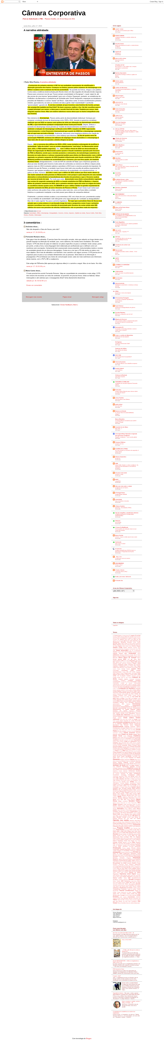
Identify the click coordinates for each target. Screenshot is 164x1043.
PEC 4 (138, 829)
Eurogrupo (115, 738)
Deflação (122, 702)
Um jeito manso (119, 43)
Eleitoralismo (116, 725)
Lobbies (125, 785)
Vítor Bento (125, 901)
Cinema (127, 674)
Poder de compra (126, 838)
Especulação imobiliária (118, 732)
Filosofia (114, 749)
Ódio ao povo (119, 815)
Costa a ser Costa (120, 97)
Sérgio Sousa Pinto (132, 875)
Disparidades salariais (127, 716)
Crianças (122, 696)
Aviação (132, 654)
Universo (138, 896)
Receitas (138, 854)
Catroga (124, 669)
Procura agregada (126, 848)
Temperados (115, 885)
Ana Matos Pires (137, 644)
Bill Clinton (126, 660)
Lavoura (122, 784)
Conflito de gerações (132, 684)
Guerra (139, 759)
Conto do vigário (133, 691)
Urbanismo (115, 898)
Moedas (128, 805)
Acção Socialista (137, 636)
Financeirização (120, 749)
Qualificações (127, 853)
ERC (126, 729)
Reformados (38, 215)
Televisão (138, 883)
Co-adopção (123, 675)
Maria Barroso (134, 791)
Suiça (114, 882)
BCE (125, 659)
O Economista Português (122, 297)
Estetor (119, 737)
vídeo (139, 898)
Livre (118, 785)
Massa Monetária (120, 419)
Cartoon (130, 667)
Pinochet (130, 835)
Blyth (137, 660)
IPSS (126, 776)
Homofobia (137, 762)
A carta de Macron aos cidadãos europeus (126, 363)
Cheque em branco (120, 673)
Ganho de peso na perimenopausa (124, 273)
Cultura (135, 698)
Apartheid (135, 647)
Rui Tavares (133, 867)
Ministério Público (134, 801)
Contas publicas (136, 690)
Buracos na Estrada (120, 411)
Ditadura (138, 716)
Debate (131, 699)
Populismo (121, 840)
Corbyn (123, 693)
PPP (114, 843)
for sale (117, 259)
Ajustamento (117, 642)
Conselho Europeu (136, 685)
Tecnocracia (115, 883)
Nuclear (135, 812)
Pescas (121, 834)
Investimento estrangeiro (120, 774)
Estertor (115, 737)
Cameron (115, 664)
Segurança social (125, 874)
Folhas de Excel (129, 750)
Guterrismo (128, 761)
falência (138, 741)
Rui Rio (129, 867)
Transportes (124, 889)
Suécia (138, 881)
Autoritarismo (127, 654)
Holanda (120, 762)
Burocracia (124, 663)
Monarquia (132, 805)
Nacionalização (129, 810)
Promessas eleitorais (135, 850)
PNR (134, 836)
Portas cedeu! (118, 564)
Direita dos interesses (123, 715)
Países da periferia (118, 823)
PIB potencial (134, 834)
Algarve (123, 643)
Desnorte (138, 706)
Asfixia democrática (122, 650)
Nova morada (118, 189)
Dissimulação (134, 716)
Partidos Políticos (128, 826)
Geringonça (118, 342)
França (130, 752)
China (135, 673)
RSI (118, 867)
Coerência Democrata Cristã (122, 343)
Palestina (134, 823)
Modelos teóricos (117, 805)
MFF (125, 799)
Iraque (129, 776)
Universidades (132, 896)
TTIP (121, 893)
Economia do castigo (129, 720)
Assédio (119, 651)
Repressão (129, 863)
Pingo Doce (125, 835)
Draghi (136, 719)
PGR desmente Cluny (118, 969)
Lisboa (115, 785)
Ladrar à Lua (118, 115)
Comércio (124, 680)
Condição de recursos (127, 683)
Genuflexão (129, 756)
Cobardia (129, 675)
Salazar (138, 868)
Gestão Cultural (119, 368)
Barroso (120, 659)
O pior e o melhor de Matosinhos (124, 335)
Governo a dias (119, 474)
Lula (138, 785)
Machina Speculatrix (120, 73)
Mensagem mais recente (34, 297)
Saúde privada (132, 871)
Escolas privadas (122, 731)
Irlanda (133, 776)
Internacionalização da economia (126, 772)
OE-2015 (119, 817)
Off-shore (121, 818)
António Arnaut (129, 646)
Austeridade (32, 213)
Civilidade (132, 674)
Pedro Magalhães (120, 222)
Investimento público (134, 774)
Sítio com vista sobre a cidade (123, 486)
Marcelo (122, 791)
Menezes (115, 798)
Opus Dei (115, 822)
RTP (120, 867)
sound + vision (119, 29)
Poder (121, 838)
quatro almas (118, 404)
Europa (119, 738)
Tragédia (135, 887)
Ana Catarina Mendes (129, 644)
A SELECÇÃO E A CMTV (121, 159)
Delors (127, 702)
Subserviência (134, 881)
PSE (139, 852)
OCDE (138, 814)
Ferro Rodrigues (124, 748)
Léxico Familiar (119, 397)
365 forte (117, 236)
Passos (115, 828)
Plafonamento (116, 836)
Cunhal (139, 698)
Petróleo (125, 834)
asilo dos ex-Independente (134, 650)
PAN (117, 824)
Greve (136, 759)
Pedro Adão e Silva (118, 831)
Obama (122, 814)
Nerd (139, 811)
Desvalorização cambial (118, 712)
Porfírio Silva (127, 840)
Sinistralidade (136, 876)
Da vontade (118, 522)
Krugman (138, 783)
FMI (124, 751)
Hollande (127, 762)
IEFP (127, 765)
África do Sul (137, 639)
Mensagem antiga (98, 297)
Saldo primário (121, 869)
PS (134, 852)
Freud (122, 753)
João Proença (137, 778)
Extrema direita (116, 741)
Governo (61, 213)
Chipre (138, 673)
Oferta (133, 817)
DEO (124, 704)
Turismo (124, 893)
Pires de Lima (136, 835)
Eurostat (129, 738)
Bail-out (135, 654)
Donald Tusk (131, 719)
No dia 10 (117, 458)
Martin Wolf (134, 795)
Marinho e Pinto (125, 793)
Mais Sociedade (123, 788)
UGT (136, 893)
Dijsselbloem (132, 713)
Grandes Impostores (125, 759)
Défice (39, 213)
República (134, 863)
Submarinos (127, 881)
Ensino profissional (136, 728)
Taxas (134, 882)
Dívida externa (118, 717)
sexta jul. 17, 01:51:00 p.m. (36, 266)
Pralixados (118, 389)
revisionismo (115, 865)
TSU (118, 893)
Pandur (119, 824)
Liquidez (138, 784)
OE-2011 (125, 815)
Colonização (132, 679)
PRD (120, 843)
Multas (125, 807)
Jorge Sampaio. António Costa (127, 780)
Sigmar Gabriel (120, 876)
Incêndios (115, 768)
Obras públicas (133, 814)
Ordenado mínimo (121, 822)
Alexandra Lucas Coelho (133, 642)
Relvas (120, 861)
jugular (117, 258)
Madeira (134, 787)
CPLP (126, 695)
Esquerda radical (117, 734)
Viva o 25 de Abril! (126, 939)
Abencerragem (119, 95)
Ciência (115, 674)
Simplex (125, 876)
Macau (130, 787)
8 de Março (115, 636)
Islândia (137, 776)
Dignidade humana (125, 713)
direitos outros (119, 81)
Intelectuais (126, 770)
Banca (121, 657)
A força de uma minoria (121, 104)
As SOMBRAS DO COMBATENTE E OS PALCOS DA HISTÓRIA (125, 216)
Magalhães (116, 788)
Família (115, 744)
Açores (118, 638)
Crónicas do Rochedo (121, 375)
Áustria (139, 653)
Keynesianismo (133, 783)
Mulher (122, 807)
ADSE (126, 639)
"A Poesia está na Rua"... (121, 571)
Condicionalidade (137, 683)
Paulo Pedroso (119, 305)
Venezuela (135, 898)
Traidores (138, 887)
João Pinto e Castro (130, 778)
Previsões (133, 845)
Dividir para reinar (124, 719)
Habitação (133, 761)
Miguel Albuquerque (131, 799)
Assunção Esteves (136, 651)
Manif (134, 788)
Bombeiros (129, 662)
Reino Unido (131, 860)
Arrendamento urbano (134, 649)
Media (120, 796)
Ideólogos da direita (119, 765)
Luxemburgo (116, 787)
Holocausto (132, 762)
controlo (115, 693)
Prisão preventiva (123, 846)
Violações (127, 899)
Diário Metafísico (119, 145)
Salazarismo (115, 869)
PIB (130, 834)
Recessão (116, 856)
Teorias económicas (122, 885)
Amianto (123, 644)
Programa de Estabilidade (123, 850)
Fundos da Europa (117, 755)
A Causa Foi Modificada (121, 527)
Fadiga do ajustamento (131, 741)
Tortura (138, 886)
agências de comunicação (118, 640)
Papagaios (131, 824)
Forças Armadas (117, 752)
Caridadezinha (122, 666)
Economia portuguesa (123, 722)
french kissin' (119, 151)
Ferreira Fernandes (135, 746)
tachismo (124, 882)
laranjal (118, 784)
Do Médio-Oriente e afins (122, 179)
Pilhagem (119, 835)
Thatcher (138, 885)
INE (139, 768)
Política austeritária (117, 839)
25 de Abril (137, 635)
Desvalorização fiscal (129, 712)
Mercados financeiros (129, 798)
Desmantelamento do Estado (129, 706)
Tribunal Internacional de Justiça (124, 892)
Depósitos (129, 704)
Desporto (138, 710)
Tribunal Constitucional (127, 890)
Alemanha (124, 642)
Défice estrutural (124, 701)
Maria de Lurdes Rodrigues (123, 792)
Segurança (116, 874)
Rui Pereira (124, 867)
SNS (130, 878)
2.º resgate (132, 635)
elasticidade (118, 499)
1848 (116, 463)
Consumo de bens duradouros (119, 690)
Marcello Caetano (116, 791)
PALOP (114, 824)
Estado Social (118, 736)
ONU (132, 818)
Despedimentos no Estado (122, 709)
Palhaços (138, 823)
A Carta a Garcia (119, 570)
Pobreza (138, 836)
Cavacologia (117, 670)
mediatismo (125, 796)
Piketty (115, 835)
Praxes (117, 843)
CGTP (134, 672)
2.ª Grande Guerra (125, 635)
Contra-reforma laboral (125, 692)
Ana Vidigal (115, 646)
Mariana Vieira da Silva (135, 792)
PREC (122, 843)
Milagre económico (123, 801)
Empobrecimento (119, 726)
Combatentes (137, 679)
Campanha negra (123, 664)
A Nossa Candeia (120, 506)
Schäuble (137, 871)
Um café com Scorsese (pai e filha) (124, 30)
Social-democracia (136, 878)
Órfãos (137, 822)
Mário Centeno (134, 793)
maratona (138, 789)
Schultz (115, 872)
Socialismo (116, 879)
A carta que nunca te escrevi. (122, 558)
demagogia (132, 702)
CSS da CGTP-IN (119, 129)
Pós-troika (130, 842)
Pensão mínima (136, 832)
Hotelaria (125, 763)
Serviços (115, 876)
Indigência (130, 768)
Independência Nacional (122, 768)
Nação (118, 810)
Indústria (136, 768)
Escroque (134, 731)
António (124, 646)
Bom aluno (116, 662)
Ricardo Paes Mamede (122, 865)
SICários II (118, 53)
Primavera (115, 846)
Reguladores (116, 860)
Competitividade (117, 681)
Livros (121, 785)
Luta (139, 785)
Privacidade (132, 846)
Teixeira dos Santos (123, 883)
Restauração (122, 864)
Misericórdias (134, 802)
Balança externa (137, 656)
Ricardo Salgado (130, 865)
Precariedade (127, 843)
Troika (138, 892)
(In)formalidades (119, 82)
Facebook (122, 741)
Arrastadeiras (127, 649)
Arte (139, 649)
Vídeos (115, 899)
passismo (138, 826)
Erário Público (122, 729)
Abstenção (123, 636)
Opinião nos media (80, 213)
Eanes (122, 720)
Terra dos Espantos (120, 122)
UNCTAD (127, 895)
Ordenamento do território (130, 822)
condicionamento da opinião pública (120, 684)
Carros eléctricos (120, 667)
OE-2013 (135, 816)
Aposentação (115, 649)
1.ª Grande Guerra (117, 635)
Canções (138, 664)
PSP (118, 853)
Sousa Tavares (117, 881)
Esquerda (138, 732)
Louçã (135, 785)
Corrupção (121, 695)
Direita (114, 714)
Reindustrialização (123, 860)
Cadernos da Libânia (121, 348)
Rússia (137, 867)
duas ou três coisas (120, 58)
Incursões (118, 172)
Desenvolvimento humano (123, 705)
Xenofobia (123, 903)
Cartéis (126, 667)
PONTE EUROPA (119, 35)
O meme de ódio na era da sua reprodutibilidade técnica (123, 239)
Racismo (115, 854)
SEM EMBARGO (119, 563)
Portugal (115, 842)
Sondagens (137, 879)
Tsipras (115, 893)
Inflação (118, 769)
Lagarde (115, 784)
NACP (116, 479)
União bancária (133, 895)
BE (132, 659)
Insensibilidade (136, 769)
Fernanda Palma (136, 745)
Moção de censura (136, 804)
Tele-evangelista (132, 883)
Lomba (131, 785)
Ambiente (119, 644)
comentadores (117, 680)
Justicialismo (116, 783)
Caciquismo (130, 663)
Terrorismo (132, 885)
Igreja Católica (135, 765)
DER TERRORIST (119, 194)
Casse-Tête (137, 667)
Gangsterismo (137, 755)
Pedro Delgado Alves (129, 831)
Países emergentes (127, 823)
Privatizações (117, 848)
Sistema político (118, 878)
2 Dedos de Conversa (121, 138)
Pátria (132, 828)
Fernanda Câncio (127, 745)
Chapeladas (138, 672)
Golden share (117, 757)
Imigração (119, 766)
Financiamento (127, 749)
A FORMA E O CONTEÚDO (122, 264)
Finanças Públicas (120, 442)
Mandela (129, 788)
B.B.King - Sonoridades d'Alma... (123, 507)
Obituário (127, 814)
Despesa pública (135, 709)
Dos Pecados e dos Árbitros (122, 399)
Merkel (115, 799)
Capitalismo (116, 666)
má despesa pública (123, 787)
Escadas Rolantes (120, 312)
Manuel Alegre (133, 789)
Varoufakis (126, 898)
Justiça (132, 781)
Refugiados (130, 857)
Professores (133, 849)
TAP (131, 882)
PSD (136, 852)
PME (131, 836)
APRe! (117, 291)
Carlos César (133, 666)
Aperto (139, 647)
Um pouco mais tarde (121, 472)
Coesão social (117, 677)
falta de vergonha (136, 742)
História (115, 762)
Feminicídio (115, 745)
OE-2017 (129, 817)
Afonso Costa (131, 639)
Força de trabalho (137, 750)
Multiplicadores (136, 807)
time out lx (118, 230)
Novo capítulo (118, 146)
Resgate (138, 863)
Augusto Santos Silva (121, 653)
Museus (126, 808)
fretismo (119, 753)
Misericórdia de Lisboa (126, 802)
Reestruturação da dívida (124, 856)
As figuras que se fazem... (122, 487)
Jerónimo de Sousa (129, 777)
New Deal (115, 812)
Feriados (120, 745)
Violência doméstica (133, 899)
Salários (134, 868)
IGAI (130, 765)
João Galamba (120, 778)
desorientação (130, 708)
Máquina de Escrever (121, 319)
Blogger (88, 1038)
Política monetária (132, 839)
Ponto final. (118, 174)
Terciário (127, 885)
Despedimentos (136, 708)
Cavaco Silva (135, 669)
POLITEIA (117, 158)
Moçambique (130, 804)
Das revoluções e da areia (122, 501)
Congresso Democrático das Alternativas (124, 685)
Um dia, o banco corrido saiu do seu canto (126, 537)
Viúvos (119, 903)
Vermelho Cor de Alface (121, 427)
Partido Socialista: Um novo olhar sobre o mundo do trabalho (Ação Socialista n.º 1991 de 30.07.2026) (126, 132)
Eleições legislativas (123, 723)
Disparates (120, 716)
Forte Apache (125, 752)
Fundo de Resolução (134, 753)
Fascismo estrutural (131, 744)
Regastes (120, 859)
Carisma (128, 666)
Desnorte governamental (120, 708)
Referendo (131, 856)
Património (135, 828)
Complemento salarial (125, 681)
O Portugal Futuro (120, 492)
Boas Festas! (118, 209)
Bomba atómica (123, 662)
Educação (133, 722)
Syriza (120, 882)
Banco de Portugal (130, 657)
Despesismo (132, 710)
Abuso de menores (129, 636)
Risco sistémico (137, 865)
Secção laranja (120, 872)
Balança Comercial (117, 656)
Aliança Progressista (136, 643)
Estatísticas (137, 736)
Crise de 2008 (131, 696)
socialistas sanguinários (123, 879)
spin (122, 881)
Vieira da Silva (121, 899)
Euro (133, 737)
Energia (123, 728)
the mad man (118, 406)
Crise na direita (120, 698)
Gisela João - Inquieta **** (122, 231)
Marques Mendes (127, 795)
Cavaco (128, 669)
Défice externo (133, 701)
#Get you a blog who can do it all (123, 314)
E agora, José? (117, 976)
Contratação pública (135, 692)
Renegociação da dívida (120, 863)
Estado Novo (136, 734)
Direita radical (134, 714)
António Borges (136, 646)
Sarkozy (123, 871)
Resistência (116, 864)
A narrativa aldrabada (48, 82)
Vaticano (131, 898)
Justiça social (137, 781)
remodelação (125, 861)
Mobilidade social (122, 804)
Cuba (132, 698)
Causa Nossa (118, 164)
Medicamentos (131, 796)
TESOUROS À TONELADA (122, 381)
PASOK (134, 826)
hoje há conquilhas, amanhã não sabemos (126, 512)
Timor (131, 886)
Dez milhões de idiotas (121, 350)
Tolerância (135, 886)
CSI (130, 698)
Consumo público (129, 690)
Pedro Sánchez (120, 832)
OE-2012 (130, 815)
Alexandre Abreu (117, 643)
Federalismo (138, 744)
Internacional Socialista (134, 770)
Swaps (116, 882)
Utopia (122, 898)
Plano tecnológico (125, 836)
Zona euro (137, 903)
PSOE (115, 853)
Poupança (138, 842)
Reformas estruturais (120, 857)
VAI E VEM (118, 355)
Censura (124, 672)
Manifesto (138, 788)
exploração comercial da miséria (126, 740)
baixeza (138, 654)
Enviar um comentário (34, 285)
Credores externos (136, 695)
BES (122, 660)
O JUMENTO (118, 202)
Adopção (122, 639)
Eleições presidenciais (134, 723)
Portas (133, 840)
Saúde (127, 871)
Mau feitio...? (118, 428)
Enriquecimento (129, 728)
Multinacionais (130, 807)
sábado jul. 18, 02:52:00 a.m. (36, 281)
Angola (120, 646)
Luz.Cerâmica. (119, 370)
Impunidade (138, 766)
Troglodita (134, 892)
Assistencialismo (129, 651)
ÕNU (135, 818)
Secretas (126, 872)
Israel (114, 777)
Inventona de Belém (127, 773)
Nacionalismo (123, 810)
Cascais (133, 667)
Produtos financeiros (125, 849)
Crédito (130, 695)
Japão (120, 777)
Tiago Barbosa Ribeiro (124, 886)
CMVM (115, 675)
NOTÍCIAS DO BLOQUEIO (122, 214)
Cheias (114, 673)
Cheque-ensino (128, 673)
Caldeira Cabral (136, 663)
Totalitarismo (116, 887)
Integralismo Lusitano (118, 770)
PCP (131, 829)
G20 (133, 755)
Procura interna (135, 848)
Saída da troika (121, 868)
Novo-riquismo (118, 266)
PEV (128, 834)
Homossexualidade (118, 763)
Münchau (115, 808)
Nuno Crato (117, 814)
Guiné (120, 761)
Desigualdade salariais (121, 494)
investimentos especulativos (119, 776)
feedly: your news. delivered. (123, 576)
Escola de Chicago (132, 729)
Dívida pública (129, 717)
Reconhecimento (119, 60)
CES (127, 672)
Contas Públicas (117, 691)
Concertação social (135, 681)
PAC (139, 822)
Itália (117, 777)
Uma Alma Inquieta (120, 376)
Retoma (127, 864)
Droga (139, 719)
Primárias (138, 845)
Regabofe (115, 859)
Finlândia (133, 749)
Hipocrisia (138, 761)
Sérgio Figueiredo (124, 875)
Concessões (117, 683)
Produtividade (116, 849)
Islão (139, 776)
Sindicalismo (130, 876)
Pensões (31, 215)
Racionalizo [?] (119, 327)
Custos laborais (117, 699)
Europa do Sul (124, 738)
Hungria (138, 763)
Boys (133, 662)
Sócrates (131, 879)
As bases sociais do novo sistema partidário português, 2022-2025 (126, 224)
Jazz (123, 777)
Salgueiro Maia (128, 869)
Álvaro (115, 644)
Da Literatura (118, 278)
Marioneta (119, 795)
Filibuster (117, 520)
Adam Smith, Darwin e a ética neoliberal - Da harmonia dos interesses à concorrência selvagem (126, 466)
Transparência (117, 889)
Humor (135, 763)
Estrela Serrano (124, 737)
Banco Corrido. (119, 535)
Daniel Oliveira (125, 699)
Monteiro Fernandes (117, 807)
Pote (134, 842)
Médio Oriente (137, 796)
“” (126, 993)
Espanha (138, 731)
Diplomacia (138, 713)
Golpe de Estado (125, 757)
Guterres (124, 761)
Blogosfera (133, 660)
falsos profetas (130, 742)
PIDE (139, 834)
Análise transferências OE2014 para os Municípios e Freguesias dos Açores (125, 551)
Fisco (117, 751)
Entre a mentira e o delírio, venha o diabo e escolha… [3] (131, 1002)
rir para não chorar (120, 139)
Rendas (130, 861)
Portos (139, 840)
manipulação (126, 789)
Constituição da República (126, 688)
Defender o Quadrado (121, 187)
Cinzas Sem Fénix (120, 110)
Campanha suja (132, 664)
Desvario (136, 712)
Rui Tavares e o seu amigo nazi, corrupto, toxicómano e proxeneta (126, 67)
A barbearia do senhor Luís (122, 244)
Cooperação (119, 693)
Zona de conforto (130, 903)
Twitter (129, 893)
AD (132, 638)
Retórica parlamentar (134, 864)
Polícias (138, 838)
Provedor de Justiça (124, 852)
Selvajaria (118, 875)
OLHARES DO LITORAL (121, 448)
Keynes (127, 783)
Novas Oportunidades (128, 812)
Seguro (134, 874)
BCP (129, 659)
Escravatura (129, 731)
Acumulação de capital (126, 638)
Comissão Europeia (134, 680)
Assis (123, 651)
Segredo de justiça (134, 872)
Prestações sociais (126, 845)
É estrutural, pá (119, 153)
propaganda (117, 852)
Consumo (137, 688)
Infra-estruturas (124, 769)
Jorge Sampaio (117, 780)
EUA (131, 737)
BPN (136, 662)
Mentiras (120, 798)
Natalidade (115, 811)
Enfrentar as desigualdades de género (125, 307)
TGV (136, 885)
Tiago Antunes (116, 886)
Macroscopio (118, 250)
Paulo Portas (120, 830)
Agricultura (135, 640)
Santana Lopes (117, 871)
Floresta (120, 750)
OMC (128, 818)
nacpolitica (118, 481)
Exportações (137, 740)
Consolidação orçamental (129, 687)
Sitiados (126, 878)
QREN (121, 853)
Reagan (122, 854)
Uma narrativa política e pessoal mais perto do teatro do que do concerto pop (126, 321)
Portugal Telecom (123, 842)
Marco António (127, 791)
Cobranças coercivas (136, 675)
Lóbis (128, 785)
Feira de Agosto (119, 117)
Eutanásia (133, 738)
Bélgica (136, 659)
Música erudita (133, 808)
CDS (133, 670)
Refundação (136, 857)
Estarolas (131, 736)
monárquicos (137, 805)
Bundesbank (115, 663)
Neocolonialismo (126, 811)
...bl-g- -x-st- (118, 556)
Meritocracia (138, 798)
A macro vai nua (119, 443)
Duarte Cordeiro (116, 720)
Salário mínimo (128, 868)
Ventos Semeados (120, 109)
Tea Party (138, 882)
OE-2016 (124, 817)
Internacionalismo (116, 772)
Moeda (124, 805)
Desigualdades (53, 213)
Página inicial (67, 297)
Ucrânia (133, 893)
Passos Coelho (50, 19)
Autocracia (122, 654)
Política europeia (125, 839)
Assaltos (115, 651)
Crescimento (116, 696)
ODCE (114, 815)
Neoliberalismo (134, 811)
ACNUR (114, 638)
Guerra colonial (116, 761)
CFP (130, 672)
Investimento (137, 773)
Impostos (71, 213)
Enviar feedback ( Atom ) (69, 305)
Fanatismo (120, 744)
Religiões (117, 861)
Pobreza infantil (116, 838)
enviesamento (116, 729)
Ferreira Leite (116, 748)
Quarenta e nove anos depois (123, 292)
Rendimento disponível (136, 861)
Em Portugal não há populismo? (123, 356)
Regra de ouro (132, 859)
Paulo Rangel (127, 829)
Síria (139, 876)
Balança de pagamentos (128, 656)
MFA (122, 799)
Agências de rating (128, 640)
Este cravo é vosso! (120, 543)
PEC (136, 829)
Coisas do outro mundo (126, 677)
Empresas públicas (135, 726)
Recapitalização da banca (130, 854)
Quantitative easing (135, 853)
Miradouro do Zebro (120, 123)
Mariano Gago (117, 793)
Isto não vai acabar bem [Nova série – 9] (123, 932)
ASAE (114, 650)
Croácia (127, 698)
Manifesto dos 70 (118, 789)
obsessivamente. (120, 283)
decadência (135, 699)
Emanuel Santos (129, 725)
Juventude (122, 783)
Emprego (128, 726)
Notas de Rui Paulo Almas (122, 207)
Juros (128, 781)
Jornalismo (136, 780)
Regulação (137, 859)
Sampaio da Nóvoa (135, 869)
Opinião (138, 818)
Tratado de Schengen (132, 889)
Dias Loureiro (117, 713)
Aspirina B (118, 51)
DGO (139, 712)
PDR (133, 829)
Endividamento (117, 728)
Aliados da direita (128, 643)
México (119, 799)
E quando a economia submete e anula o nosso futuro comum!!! (126, 329)
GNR (139, 756)
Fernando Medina (118, 746)
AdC (119, 639)
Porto (136, 840)
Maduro (138, 787)
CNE (118, 675)
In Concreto (118, 548)
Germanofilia (135, 756)
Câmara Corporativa (54, 13)
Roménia (115, 867)
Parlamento (136, 825)
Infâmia (114, 769)
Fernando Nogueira (126, 746)
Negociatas (120, 811)
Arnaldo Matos (121, 649)
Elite (122, 725)
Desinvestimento (117, 706)
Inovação (130, 769)
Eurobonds (137, 737)
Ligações (115, 625)
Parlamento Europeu (118, 826)
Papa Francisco (125, 824)
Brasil (139, 662)
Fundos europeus (127, 755)
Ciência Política (121, 674)
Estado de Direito (127, 734)
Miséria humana (117, 802)
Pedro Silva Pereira (128, 832)
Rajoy (119, 854)
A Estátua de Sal (119, 65)
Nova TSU (120, 812)
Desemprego (45, 213)
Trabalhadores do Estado (126, 887)
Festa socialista (132, 748)
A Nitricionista (119, 271)
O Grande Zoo (119, 580)
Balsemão (116, 657)
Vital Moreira (119, 901)
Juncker (124, 781)
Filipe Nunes (137, 748)
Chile (133, 673)
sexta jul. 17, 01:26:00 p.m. (36, 232)
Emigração (137, 725)
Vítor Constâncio (133, 901)
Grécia (66, 213)
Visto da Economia (120, 361)
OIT (125, 818)
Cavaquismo (126, 670)
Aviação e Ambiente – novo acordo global (126, 437)
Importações (126, 766)
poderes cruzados (133, 838)
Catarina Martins (117, 669)
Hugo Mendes (130, 763)
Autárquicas (116, 654)
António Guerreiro (128, 647)
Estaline (125, 736)
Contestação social (125, 691)
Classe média (137, 674)
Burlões (120, 663)
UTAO (119, 898)
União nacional (124, 896)
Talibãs (128, 882)
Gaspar (123, 756)
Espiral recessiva (130, 732)
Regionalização (125, 859)
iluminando (118, 542)
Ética (128, 737)
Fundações (126, 753)
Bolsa (139, 660)
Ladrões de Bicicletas (121, 87)
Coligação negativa (123, 679)
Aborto (119, 636)
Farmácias (125, 744)
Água (139, 640)
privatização (137, 846)
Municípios (121, 808)
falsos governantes (123, 742)
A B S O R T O (119, 102)
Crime (125, 696)
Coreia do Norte (130, 693)
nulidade (138, 812)
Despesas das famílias (121, 710)
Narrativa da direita (136, 810)
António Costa (118, 647)
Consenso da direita (118, 687)
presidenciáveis (133, 843)
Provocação (130, 852)
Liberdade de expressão (130, 784)
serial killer (138, 875)
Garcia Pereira (117, 756)
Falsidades (116, 742)
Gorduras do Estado (134, 757)
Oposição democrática (135, 820)
